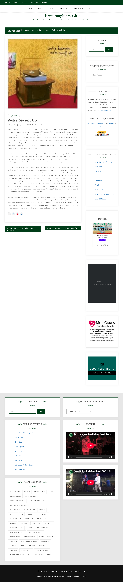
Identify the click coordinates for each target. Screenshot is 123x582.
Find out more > (104, 110)
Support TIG (78, 9)
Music (41, 9)
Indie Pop (49, 523)
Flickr (98, 185)
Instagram (99, 176)
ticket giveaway (42, 550)
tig (29, 555)
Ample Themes (80, 576)
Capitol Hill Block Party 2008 (22, 509)
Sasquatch (45, 541)
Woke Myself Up (22, 120)
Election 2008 (15, 518)
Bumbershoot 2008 (17, 500)
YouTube (98, 180)
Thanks (24, 2)
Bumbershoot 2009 (36, 500)
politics (13, 541)
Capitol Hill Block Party (20, 505)
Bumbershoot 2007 (32, 496)
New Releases (42, 528)
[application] (90, 445)
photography (29, 537)
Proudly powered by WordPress (50, 576)
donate (91, 124)
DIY (21, 514)
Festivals (29, 518)
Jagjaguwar (13, 116)
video (49, 555)
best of (27, 491)
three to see (26, 550)
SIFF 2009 (31, 546)
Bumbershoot (15, 496)
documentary (32, 514)
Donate (16, 2)
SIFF (22, 546)
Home (30, 9)
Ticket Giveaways (17, 555)
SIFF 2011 (42, 546)
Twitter (98, 171)
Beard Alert (15, 491)
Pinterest (99, 190)
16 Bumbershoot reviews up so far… (63, 228)
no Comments (37, 125)
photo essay (15, 537)
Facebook (99, 167)
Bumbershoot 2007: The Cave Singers (20, 229)
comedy (42, 509)
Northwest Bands (17, 532)
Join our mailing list (39, 2)
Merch (92, 9)
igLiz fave (24, 523)
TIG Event (39, 555)
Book (51, 491)
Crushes (13, 514)
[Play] (69, 457)
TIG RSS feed (100, 199)
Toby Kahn (12, 125)
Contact (63, 9)
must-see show (16, 528)
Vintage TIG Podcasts (104, 194)
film (39, 518)
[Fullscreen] (112, 457)
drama (44, 514)
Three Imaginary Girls (61, 16)
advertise (101, 124)
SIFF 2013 (13, 550)
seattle (13, 546)
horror (13, 523)
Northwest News (35, 532)
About (7, 2)
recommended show (29, 541)
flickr (48, 518)
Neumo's (29, 528)
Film (51, 9)
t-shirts (111, 124)
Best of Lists (39, 491)
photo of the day (46, 537)
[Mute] (109, 457)
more (102, 126)
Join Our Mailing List (104, 162)
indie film (36, 523)
